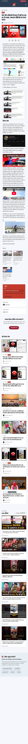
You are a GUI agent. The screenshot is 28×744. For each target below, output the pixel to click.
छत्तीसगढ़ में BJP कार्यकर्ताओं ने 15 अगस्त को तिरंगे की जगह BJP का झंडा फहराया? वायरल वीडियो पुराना (13, 642)
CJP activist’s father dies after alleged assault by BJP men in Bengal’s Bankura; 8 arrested (14, 598)
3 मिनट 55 (5, 201)
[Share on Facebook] (9, 40)
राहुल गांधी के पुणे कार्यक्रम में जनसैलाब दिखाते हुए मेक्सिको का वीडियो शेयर (13, 576)
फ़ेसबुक (8, 87)
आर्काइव (12, 85)
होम (2, 10)
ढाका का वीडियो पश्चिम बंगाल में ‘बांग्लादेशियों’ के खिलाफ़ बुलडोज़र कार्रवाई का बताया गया (18, 259)
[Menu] (25, 4)
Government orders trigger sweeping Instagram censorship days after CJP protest (14, 532)
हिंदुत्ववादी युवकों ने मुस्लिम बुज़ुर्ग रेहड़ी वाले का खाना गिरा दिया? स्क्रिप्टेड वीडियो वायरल (13, 385)
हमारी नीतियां (17, 669)
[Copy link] (18, 40)
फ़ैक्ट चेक (5, 10)
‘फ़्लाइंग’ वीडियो (9, 216)
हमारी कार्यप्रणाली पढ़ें (8, 296)
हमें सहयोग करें (23, 1)
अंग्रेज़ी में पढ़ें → (6, 312)
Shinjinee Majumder (8, 415)
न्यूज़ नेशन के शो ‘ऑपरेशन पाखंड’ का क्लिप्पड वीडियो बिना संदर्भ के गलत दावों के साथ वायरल (7, 276)
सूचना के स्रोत (5, 672)
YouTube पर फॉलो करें (21, 513)
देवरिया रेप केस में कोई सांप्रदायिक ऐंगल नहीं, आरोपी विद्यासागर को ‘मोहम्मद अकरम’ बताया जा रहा (14, 467)
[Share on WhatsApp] (15, 40)
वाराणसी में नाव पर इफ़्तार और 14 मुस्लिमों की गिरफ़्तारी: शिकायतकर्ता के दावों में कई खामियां (13, 412)
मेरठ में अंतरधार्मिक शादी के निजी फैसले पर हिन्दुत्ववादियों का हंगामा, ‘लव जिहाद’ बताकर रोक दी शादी (13, 496)
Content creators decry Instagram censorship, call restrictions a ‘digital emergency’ (13, 554)
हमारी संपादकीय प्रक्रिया (7, 669)
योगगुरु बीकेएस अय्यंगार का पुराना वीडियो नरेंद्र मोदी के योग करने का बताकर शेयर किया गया (7, 259)
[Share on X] (12, 40)
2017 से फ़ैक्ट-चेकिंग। (5, 1)
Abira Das (6, 23)
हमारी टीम (12, 672)
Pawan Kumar (7, 500)
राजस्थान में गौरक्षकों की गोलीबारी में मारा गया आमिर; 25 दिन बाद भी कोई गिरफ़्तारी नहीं (13, 439)
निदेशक (18, 672)
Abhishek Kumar (8, 361)
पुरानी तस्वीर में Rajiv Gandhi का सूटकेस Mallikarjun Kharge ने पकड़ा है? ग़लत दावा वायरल (13, 620)
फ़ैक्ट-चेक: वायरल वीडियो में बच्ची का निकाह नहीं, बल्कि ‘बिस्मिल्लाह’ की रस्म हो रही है (13, 358)
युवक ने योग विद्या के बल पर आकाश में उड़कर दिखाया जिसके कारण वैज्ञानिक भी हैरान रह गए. (13, 52)
